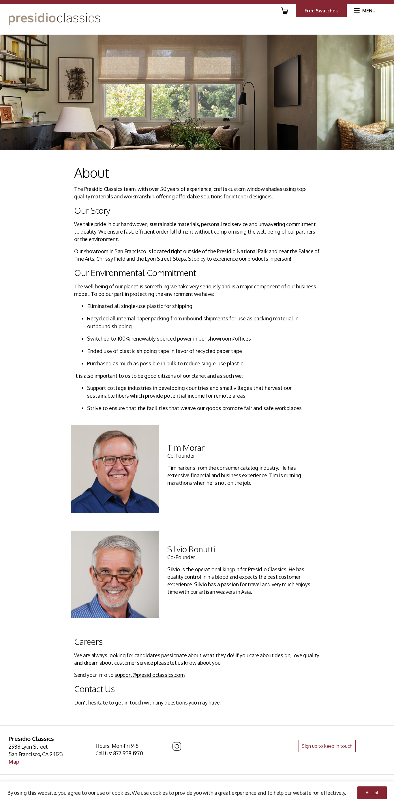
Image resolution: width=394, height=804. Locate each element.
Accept (372, 792)
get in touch (129, 702)
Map (14, 761)
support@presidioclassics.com (149, 675)
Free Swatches (321, 11)
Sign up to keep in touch (327, 746)
